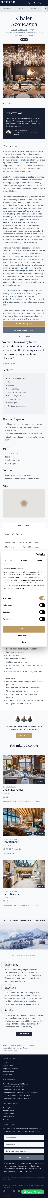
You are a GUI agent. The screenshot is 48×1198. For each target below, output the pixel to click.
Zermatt (14, 30)
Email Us (6, 1063)
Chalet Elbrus (13, 313)
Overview (7, 8)
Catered (24, 39)
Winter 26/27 (24, 525)
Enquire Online (8, 1066)
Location (34, 8)
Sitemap (6, 1119)
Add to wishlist (26, 336)
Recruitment (7, 1074)
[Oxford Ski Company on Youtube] (18, 1191)
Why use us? (24, 1034)
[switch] (42, 605)
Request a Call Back (10, 1068)
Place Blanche (11, 894)
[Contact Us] (39, 3)
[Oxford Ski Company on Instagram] (14, 1191)
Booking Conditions (10, 1108)
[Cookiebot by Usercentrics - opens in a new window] (35, 554)
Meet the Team (8, 1071)
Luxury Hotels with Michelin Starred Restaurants (20, 1092)
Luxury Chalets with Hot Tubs (13, 1090)
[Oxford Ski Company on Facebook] (9, 1191)
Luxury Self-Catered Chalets (13, 1087)
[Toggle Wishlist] (29, 3)
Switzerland (22, 30)
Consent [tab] (8, 560)
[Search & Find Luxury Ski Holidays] (34, 3)
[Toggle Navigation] (45, 3)
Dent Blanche (11, 841)
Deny (24, 642)
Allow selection (24, 635)
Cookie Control (8, 1113)
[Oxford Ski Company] (7, 2)
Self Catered (39, 833)
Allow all (24, 629)
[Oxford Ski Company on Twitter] (4, 1191)
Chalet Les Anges (13, 789)
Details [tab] (24, 560)
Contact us (24, 735)
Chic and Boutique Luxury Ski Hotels (16, 1095)
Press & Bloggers (9, 1116)
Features (21, 8)
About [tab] (39, 560)
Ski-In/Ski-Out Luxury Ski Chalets (15, 1084)
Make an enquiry (24, 324)
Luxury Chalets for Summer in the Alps (17, 1098)
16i (9, 1195)
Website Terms (8, 1111)
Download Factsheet (24, 330)
